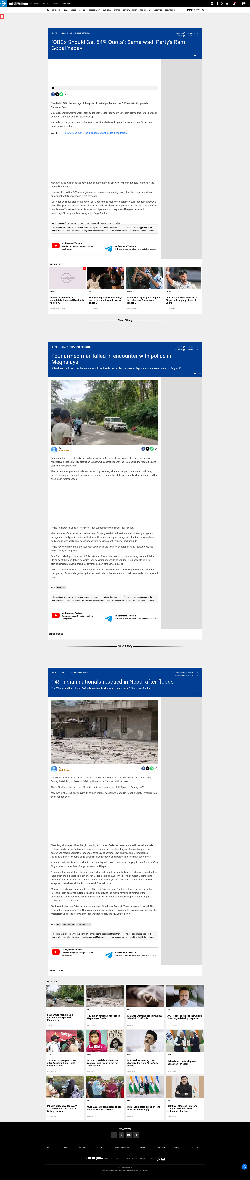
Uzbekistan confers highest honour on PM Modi (181, 1062)
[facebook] (53, 94)
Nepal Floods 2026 (83, 924)
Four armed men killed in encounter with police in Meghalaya (96, 133)
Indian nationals (68, 924)
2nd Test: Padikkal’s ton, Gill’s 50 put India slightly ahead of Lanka (181, 300)
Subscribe (66, 3)
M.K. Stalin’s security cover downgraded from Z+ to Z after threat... (143, 1063)
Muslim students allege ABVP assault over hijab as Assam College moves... (62, 1108)
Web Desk (64, 450)
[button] (3, 3)
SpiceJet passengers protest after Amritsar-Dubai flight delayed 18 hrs (62, 1063)
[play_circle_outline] (67, 278)
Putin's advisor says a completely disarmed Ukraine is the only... (67, 300)
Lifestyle (158, 10)
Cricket (169, 292)
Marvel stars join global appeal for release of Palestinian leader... (143, 300)
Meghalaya (61, 588)
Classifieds (55, 3)
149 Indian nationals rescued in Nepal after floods (112, 682)
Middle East (94, 10)
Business (107, 10)
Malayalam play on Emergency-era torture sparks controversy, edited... (105, 300)
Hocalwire (144, 1170)
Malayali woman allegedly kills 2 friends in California (144, 1017)
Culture (177, 1147)
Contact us (119, 1158)
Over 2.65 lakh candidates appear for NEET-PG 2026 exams (104, 1108)
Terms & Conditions (146, 1158)
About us (109, 1158)
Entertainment (130, 10)
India (65, 10)
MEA (59, 924)
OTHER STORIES (56, 264)
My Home (56, 10)
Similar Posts (53, 982)
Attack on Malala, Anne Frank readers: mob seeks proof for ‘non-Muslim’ (102, 1063)
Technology (145, 10)
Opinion (82, 10)
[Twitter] (57, 94)
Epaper (36, 3)
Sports (117, 10)
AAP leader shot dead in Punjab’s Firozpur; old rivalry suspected (184, 1017)
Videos (52, 292)
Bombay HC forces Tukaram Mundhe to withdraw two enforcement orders (182, 1108)
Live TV (45, 3)
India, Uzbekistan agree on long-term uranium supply (144, 1108)
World (73, 10)
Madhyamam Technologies (120, 1170)
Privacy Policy (131, 1158)
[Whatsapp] (61, 94)
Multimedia (170, 10)
